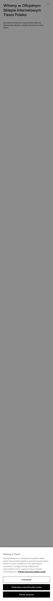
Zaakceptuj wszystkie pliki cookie (26, 587)
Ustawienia (26, 579)
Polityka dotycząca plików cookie (32, 571)
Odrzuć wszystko (26, 594)
